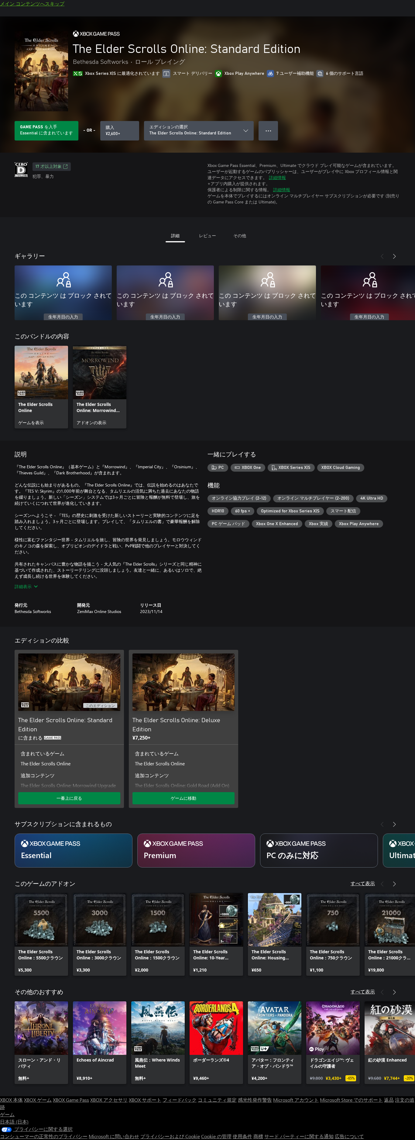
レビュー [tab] (207, 235)
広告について (349, 1136)
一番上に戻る (69, 798)
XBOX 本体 (11, 1100)
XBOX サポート (145, 1100)
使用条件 (242, 1136)
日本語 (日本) (14, 1121)
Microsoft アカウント (296, 1100)
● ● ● (268, 130)
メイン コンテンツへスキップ (32, 3)
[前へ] (382, 256)
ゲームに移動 (183, 798)
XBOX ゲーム (38, 1100)
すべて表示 (363, 883)
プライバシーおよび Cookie (170, 1136)
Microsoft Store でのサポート (351, 1100)
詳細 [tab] (175, 235)
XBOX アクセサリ (109, 1100)
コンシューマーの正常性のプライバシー (43, 1136)
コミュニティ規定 (217, 1100)
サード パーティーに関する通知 (299, 1136)
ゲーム (7, 1114)
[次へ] (394, 256)
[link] (41, 387)
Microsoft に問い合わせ (114, 1136)
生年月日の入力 (63, 317)
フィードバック (180, 1100)
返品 (389, 1100)
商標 (258, 1136)
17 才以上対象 (49, 167)
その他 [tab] (239, 235)
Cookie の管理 (216, 1136)
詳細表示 (23, 586)
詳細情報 (277, 177)
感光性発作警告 (255, 1100)
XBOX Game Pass (71, 1100)
